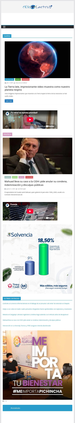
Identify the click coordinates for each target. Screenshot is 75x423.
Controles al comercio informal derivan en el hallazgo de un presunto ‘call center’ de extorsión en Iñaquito (36, 303)
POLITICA (21, 177)
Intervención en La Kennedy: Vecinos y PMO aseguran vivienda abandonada (27, 326)
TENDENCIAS (26, 79)
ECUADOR (7, 177)
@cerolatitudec (15, 408)
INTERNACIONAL (9, 79)
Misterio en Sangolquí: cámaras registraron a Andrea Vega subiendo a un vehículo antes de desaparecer (35, 314)
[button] (70, 364)
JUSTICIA (15, 177)
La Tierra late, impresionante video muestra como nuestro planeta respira (37, 88)
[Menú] (4, 26)
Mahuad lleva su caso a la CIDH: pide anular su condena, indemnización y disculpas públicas (35, 183)
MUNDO (18, 79)
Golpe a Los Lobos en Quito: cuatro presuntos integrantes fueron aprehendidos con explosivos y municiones (37, 309)
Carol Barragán (21, 189)
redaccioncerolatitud (21, 83)
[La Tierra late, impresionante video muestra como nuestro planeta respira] (37, 59)
